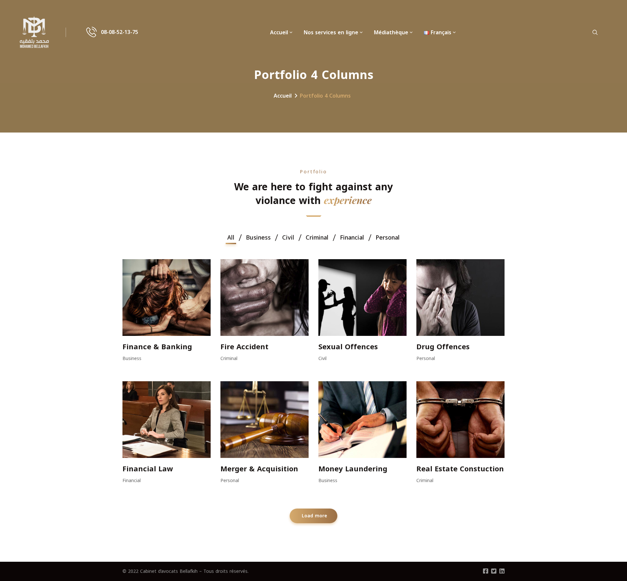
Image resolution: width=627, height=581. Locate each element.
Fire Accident (244, 347)
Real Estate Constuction (460, 469)
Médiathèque (391, 32)
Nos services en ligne (331, 32)
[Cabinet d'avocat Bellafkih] (34, 32)
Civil (322, 358)
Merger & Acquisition (259, 469)
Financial (131, 480)
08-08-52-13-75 (119, 32)
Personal (425, 358)
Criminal (228, 358)
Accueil (279, 32)
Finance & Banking (157, 347)
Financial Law (147, 469)
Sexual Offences (348, 347)
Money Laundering (352, 469)
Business (131, 358)
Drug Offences (443, 347)
